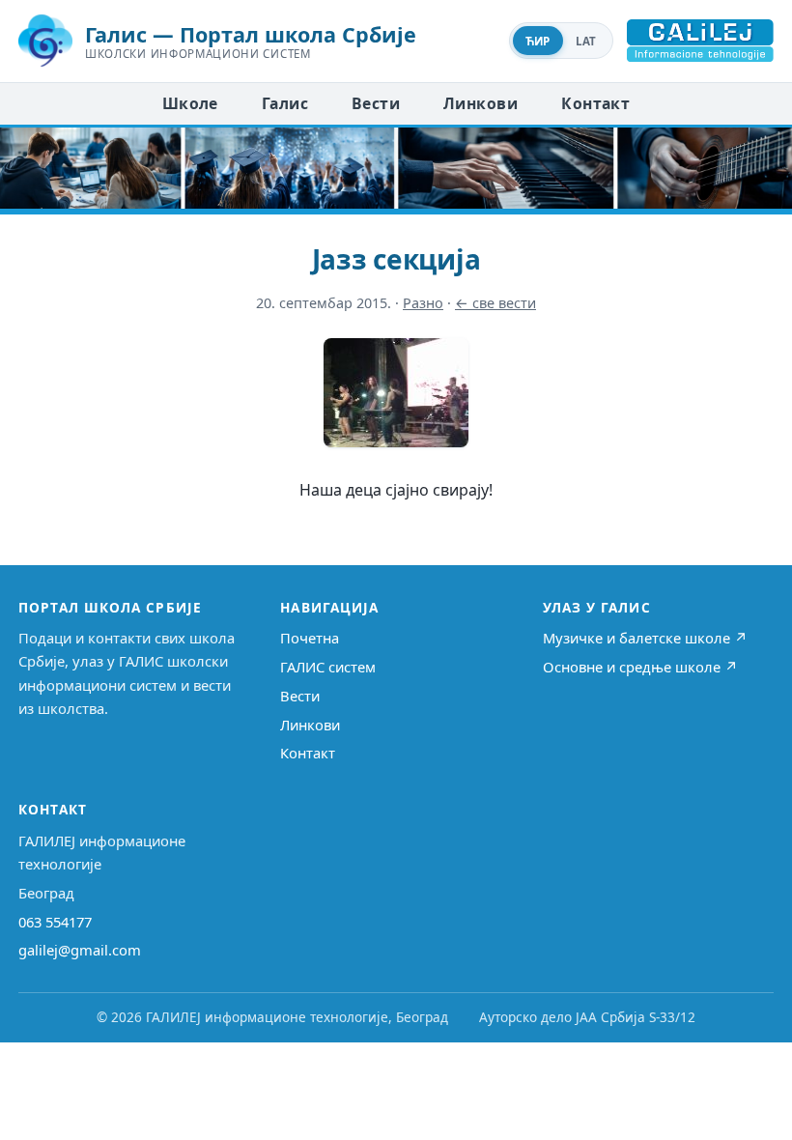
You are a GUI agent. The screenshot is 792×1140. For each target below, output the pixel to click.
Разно (423, 303)
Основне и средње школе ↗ (640, 666)
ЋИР (538, 41)
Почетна (309, 637)
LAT (586, 41)
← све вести (495, 303)
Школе (190, 103)
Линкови (480, 103)
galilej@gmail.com (79, 949)
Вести (376, 103)
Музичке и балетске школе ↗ (645, 637)
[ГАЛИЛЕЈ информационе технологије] (700, 40)
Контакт (595, 103)
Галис (285, 103)
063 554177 (55, 921)
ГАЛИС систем (328, 666)
